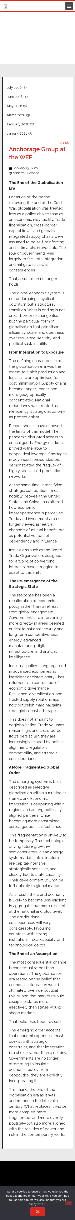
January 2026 (17, 133)
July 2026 (14, 88)
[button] (69, 6)
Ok (38, 1212)
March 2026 (16, 115)
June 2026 (15, 97)
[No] (68, 1203)
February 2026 (18, 124)
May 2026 (14, 106)
